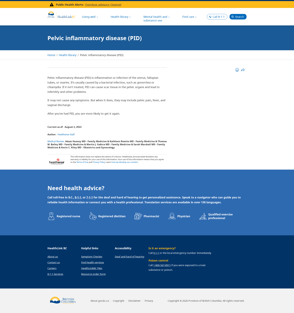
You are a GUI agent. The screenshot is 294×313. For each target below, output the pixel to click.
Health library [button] (119, 17)
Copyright (118, 300)
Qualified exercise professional (220, 216)
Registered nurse (68, 216)
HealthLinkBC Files (91, 268)
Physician (183, 216)
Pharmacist (151, 216)
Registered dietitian (112, 216)
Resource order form (93, 274)
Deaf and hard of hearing (129, 256)
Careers (52, 268)
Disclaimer (134, 300)
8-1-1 (219, 17)
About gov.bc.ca (99, 300)
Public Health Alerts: (70, 4)
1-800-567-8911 (162, 265)
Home (51, 55)
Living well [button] (89, 17)
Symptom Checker (91, 256)
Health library (67, 55)
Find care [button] (188, 17)
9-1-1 (156, 253)
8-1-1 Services (55, 274)
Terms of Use (82, 162)
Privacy (149, 300)
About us (52, 256)
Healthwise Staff (66, 134)
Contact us (53, 262)
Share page (243, 70)
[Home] (61, 14)
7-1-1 (89, 197)
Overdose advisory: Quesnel (103, 4)
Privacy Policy (99, 162)
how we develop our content (124, 162)
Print (237, 70)
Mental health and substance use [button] (155, 18)
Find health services (92, 262)
